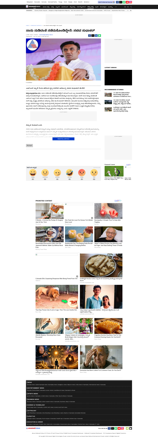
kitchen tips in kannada (76, 418)
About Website (36, 433)
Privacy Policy (59, 433)
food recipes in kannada (49, 418)
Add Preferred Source (105, 2)
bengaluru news (62, 384)
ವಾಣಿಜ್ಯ (110, 7)
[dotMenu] (116, 6)
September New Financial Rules (120, 10)
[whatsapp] (124, 2)
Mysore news (71, 384)
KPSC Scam (107, 10)
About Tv (43, 433)
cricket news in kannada (47, 396)
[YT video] (127, 2)
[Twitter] (120, 2)
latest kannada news (41, 384)
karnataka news (52, 384)
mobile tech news (48, 407)
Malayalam (30, 2)
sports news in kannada (33, 396)
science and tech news (60, 407)
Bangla (70, 2)
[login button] (125, 7)
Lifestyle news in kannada (34, 418)
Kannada (44, 2)
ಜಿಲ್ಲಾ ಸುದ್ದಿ (91, 7)
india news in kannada (82, 384)
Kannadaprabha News (46, 34)
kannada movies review (46, 390)
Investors (123, 433)
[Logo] (34, 7)
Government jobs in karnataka (68, 424)
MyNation (86, 2)
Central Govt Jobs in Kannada (86, 424)
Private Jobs (42, 424)
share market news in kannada (50, 401)
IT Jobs (97, 424)
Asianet (33, 428)
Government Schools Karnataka (93, 10)
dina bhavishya (46, 413)
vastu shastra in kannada (67, 413)
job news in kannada (32, 424)
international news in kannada (97, 384)
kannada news (31, 384)
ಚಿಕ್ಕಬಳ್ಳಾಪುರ (29, 145)
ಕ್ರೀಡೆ (96, 7)
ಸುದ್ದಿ (52, 7)
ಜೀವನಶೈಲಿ (103, 7)
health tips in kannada (63, 418)
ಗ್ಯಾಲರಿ (58, 7)
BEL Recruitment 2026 (77, 10)
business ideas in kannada (67, 401)
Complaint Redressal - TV (97, 433)
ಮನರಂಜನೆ (64, 7)
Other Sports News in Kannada (63, 396)
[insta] (130, 2)
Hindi (75, 2)
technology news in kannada (34, 407)
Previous (128, 10)
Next (130, 10)
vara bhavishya (55, 413)
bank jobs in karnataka (53, 424)
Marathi (80, 2)
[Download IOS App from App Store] (130, 428)
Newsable (37, 2)
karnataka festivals (80, 413)
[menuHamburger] (128, 7)
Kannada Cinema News (33, 390)
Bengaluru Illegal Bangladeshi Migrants (59, 10)
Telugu (60, 2)
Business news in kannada (34, 401)
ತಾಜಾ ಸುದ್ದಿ (46, 7)
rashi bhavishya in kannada (34, 413)
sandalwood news (59, 390)
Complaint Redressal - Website (80, 433)
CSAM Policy (67, 433)
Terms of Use (51, 433)
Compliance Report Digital (112, 433)
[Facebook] (117, 2)
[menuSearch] (131, 7)
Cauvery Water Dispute (40, 10)
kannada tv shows (70, 390)
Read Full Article (63, 138)
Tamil (65, 2)
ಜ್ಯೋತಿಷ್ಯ (72, 7)
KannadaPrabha (52, 2)
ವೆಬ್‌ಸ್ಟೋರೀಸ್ (81, 7)
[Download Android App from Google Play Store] (127, 428)
